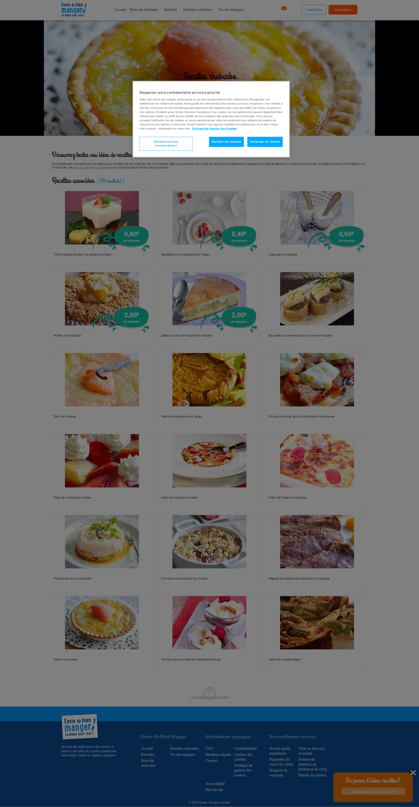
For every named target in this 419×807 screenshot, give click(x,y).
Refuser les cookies (226, 141)
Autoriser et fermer (265, 141)
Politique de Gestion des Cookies (214, 128)
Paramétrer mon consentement (166, 143)
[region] (211, 119)
